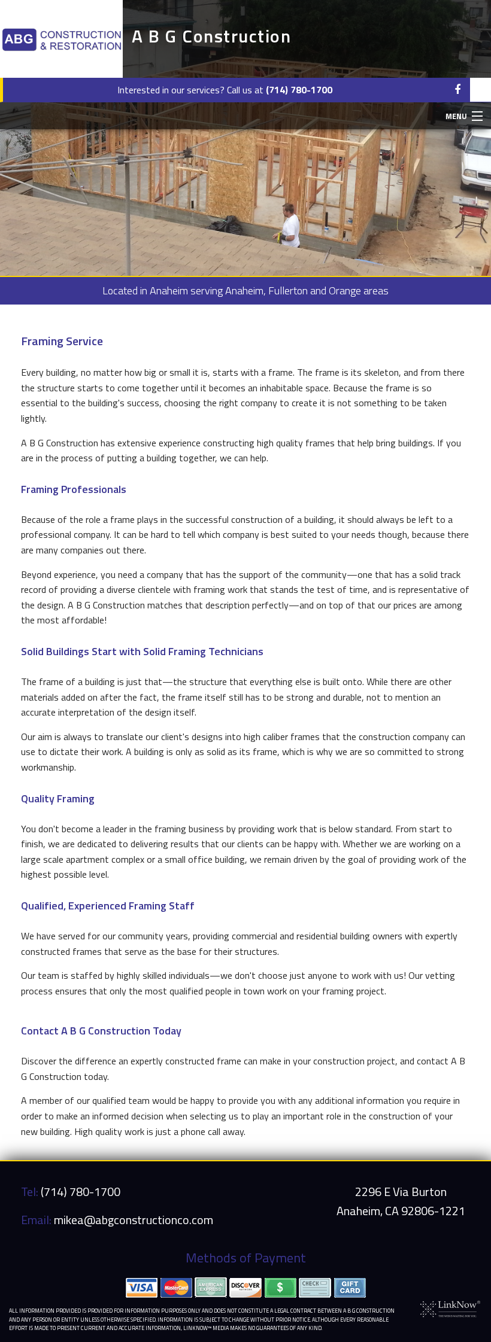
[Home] (61, 39)
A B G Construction (211, 36)
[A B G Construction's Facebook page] (457, 90)
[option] (245, 138)
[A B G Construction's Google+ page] (480, 90)
